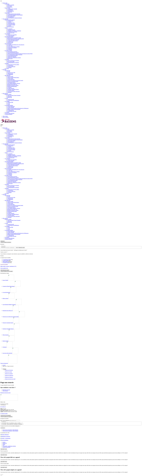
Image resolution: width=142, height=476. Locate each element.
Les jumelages (9, 49)
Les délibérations (10, 74)
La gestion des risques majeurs (12, 40)
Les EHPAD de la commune (12, 31)
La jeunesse (9, 25)
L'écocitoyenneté (10, 42)
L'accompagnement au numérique (13, 62)
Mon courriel (4, 420)
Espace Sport (7, 12)
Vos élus (8, 71)
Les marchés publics (10, 90)
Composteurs (9, 96)
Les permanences (10, 65)
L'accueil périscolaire (10, 22)
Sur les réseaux (9, 6)
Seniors (6, 27)
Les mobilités (7, 101)
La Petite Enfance (10, 20)
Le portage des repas (10, 32)
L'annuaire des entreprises (11, 56)
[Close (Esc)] (0, 474)
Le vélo (8, 103)
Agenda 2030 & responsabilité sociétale (14, 37)
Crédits (4, 444)
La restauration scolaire (11, 23)
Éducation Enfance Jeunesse (10, 19)
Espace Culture (7, 7)
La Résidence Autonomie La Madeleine (14, 30)
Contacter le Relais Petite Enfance (13, 77)
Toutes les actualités (10, 4)
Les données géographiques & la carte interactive (15, 44)
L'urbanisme (9, 92)
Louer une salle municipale (9, 113)
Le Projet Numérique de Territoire (13, 60)
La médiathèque (10, 9)
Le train (8, 104)
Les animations (9, 28)
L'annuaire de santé (10, 99)
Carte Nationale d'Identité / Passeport (13, 83)
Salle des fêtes (5, 261)
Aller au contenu (5, 117)
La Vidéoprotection (10, 110)
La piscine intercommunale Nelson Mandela (15, 14)
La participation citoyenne (11, 111)
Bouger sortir (5, 2)
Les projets (7, 68)
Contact (4, 442)
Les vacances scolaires (11, 24)
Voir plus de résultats (4, 264)
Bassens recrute (10, 58)
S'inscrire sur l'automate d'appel (12, 81)
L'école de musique (10, 10)
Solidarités (7, 63)
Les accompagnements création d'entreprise (14, 54)
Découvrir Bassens (8, 43)
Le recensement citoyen (11, 82)
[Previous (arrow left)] (0, 475)
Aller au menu (5, 116)
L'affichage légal (10, 73)
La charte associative (10, 35)
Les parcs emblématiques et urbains (13, 46)
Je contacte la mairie (3, 413)
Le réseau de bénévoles (11, 66)
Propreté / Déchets (8, 94)
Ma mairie (4, 69)
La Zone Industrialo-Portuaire (12, 55)
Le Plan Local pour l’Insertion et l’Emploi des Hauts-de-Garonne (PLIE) (20, 53)
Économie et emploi (8, 50)
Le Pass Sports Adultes (11, 15)
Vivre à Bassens (5, 18)
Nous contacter (5, 390)
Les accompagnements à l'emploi (13, 52)
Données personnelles (6, 447)
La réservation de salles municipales (13, 91)
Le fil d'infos (7, 3)
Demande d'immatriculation (12, 86)
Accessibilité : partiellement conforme (9, 446)
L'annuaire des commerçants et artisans (14, 57)
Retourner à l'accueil (6, 389)
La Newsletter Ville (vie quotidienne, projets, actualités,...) (11, 423)
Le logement (9, 67)
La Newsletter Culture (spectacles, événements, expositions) (11, 424)
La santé (6, 98)
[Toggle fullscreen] (1, 474)
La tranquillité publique (9, 105)
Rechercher (3, 247)
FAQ (3, 445)
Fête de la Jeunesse (10, 26)
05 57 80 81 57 (3, 406)
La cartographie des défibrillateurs (13, 100)
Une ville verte (9, 45)
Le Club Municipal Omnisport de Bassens (14, 17)
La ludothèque (9, 11)
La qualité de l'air (10, 41)
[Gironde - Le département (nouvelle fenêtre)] (5, 438)
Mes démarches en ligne (5, 270)
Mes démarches (7, 75)
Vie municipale (7, 70)
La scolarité (9, 21)
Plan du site (5, 443)
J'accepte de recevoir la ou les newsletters (9, 425)
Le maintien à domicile (11, 29)
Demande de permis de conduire (12, 85)
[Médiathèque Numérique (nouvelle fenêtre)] (5, 436)
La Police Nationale (10, 107)
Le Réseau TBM (10, 102)
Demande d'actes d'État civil (12, 84)
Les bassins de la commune (12, 47)
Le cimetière (7, 112)
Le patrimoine (9, 48)
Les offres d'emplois (10, 88)
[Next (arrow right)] (1, 475)
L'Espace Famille (10, 76)
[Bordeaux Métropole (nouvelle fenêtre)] (4, 434)
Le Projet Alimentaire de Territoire (13, 39)
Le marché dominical (8, 114)
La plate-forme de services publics (13, 64)
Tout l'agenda (9, 5)
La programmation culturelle (12, 8)
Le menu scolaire (10, 78)
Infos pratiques (5, 93)
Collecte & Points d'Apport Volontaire (13, 95)
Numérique (7, 59)
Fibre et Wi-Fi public (10, 61)
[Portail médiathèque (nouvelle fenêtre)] (4, 440)
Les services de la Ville (11, 72)
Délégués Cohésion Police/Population (13, 109)
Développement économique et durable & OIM (15, 38)
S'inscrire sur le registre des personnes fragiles (15, 80)
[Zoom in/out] (2, 474)
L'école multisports (10, 16)
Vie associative (7, 33)
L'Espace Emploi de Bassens (12, 51)
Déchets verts (9, 97)
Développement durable (9, 36)
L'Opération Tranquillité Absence (13, 89)
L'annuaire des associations (12, 34)
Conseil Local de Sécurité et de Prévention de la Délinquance (18, 108)
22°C (8, 266)
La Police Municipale (11, 106)
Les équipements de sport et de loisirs (13, 13)
